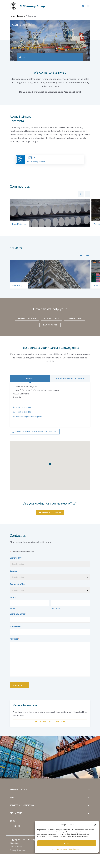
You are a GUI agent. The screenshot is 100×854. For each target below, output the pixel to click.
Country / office (17, 584)
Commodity (15, 558)
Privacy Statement (74, 849)
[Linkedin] (15, 826)
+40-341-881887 (23, 412)
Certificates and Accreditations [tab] (70, 378)
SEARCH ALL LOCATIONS (51, 512)
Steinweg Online (74, 318)
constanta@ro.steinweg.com (29, 416)
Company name (18, 614)
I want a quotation (27, 318)
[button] (95, 824)
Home (12, 16)
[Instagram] (19, 826)
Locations (21, 16)
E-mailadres (16, 626)
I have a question (50, 325)
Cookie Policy (16, 846)
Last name (55, 608)
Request (14, 638)
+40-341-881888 (23, 407)
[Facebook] (11, 826)
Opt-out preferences (59, 849)
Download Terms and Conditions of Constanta (36, 431)
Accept (67, 843)
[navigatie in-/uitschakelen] (88, 6)
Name (12, 608)
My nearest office (51, 318)
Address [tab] (30, 378)
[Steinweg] (28, 6)
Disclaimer (14, 843)
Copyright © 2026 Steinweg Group (25, 839)
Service (13, 571)
